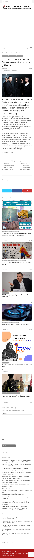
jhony (3, 525)
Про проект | (18, 553)
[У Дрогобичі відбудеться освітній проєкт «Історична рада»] (17, 332)
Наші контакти (10, 555)
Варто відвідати (5, 260)
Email (19, 433)
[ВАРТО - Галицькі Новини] (17, 7)
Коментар (4, 413)
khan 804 (4, 517)
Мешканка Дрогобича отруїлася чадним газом (15, 324)
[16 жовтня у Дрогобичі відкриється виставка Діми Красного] (17, 243)
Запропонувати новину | (8, 553)
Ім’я (3, 433)
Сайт (3, 439)
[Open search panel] (27, 48)
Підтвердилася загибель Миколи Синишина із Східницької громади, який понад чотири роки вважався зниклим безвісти (14, 508)
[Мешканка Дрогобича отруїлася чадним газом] (17, 305)
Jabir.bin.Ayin (5, 521)
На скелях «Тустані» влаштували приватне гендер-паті (17, 497)
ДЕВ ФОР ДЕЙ (16, 551)
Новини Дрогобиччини (14, 231)
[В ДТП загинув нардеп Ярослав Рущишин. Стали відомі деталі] (17, 272)
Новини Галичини (5, 231)
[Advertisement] (17, 28)
